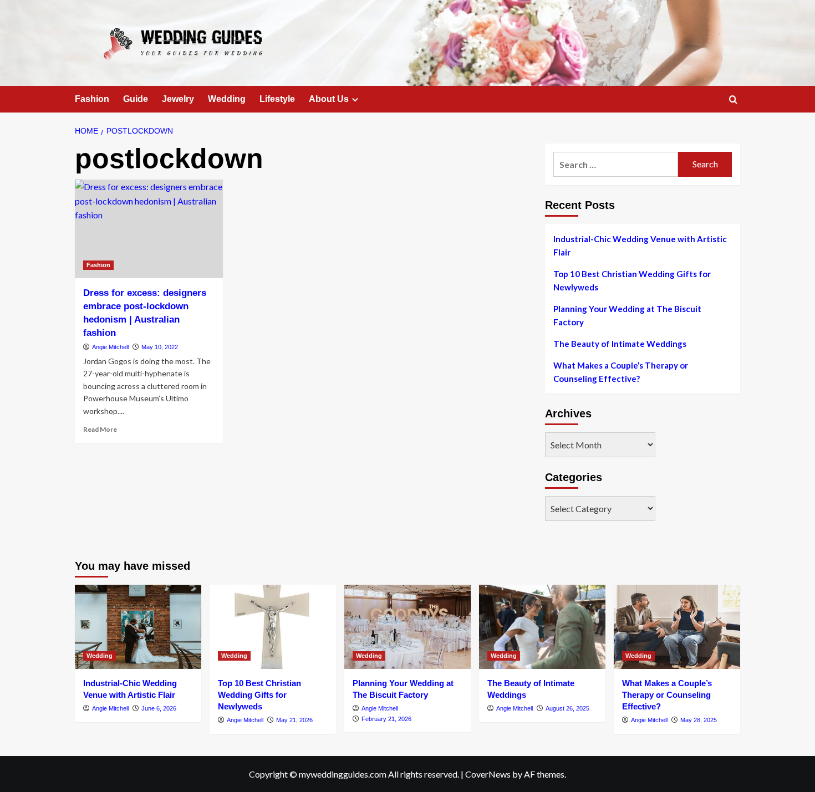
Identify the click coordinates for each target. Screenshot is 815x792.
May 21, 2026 (294, 720)
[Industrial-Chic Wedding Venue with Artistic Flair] (138, 627)
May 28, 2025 (698, 720)
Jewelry (178, 99)
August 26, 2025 (567, 708)
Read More (100, 429)
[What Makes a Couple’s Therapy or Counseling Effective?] (677, 627)
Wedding (227, 99)
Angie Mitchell (110, 347)
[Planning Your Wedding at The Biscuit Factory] (407, 627)
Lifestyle (277, 99)
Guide (135, 99)
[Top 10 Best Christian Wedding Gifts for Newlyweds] (273, 627)
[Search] (733, 100)
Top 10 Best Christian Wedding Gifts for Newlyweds (632, 280)
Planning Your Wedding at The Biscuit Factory (627, 315)
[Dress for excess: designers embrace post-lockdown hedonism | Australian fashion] (149, 229)
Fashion (92, 99)
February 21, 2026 (386, 719)
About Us (329, 99)
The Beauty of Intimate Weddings (619, 344)
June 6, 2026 (158, 708)
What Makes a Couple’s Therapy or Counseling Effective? (620, 372)
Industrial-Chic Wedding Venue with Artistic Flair (640, 245)
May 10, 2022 (159, 347)
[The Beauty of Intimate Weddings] (542, 627)
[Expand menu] (355, 99)
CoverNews (488, 774)
